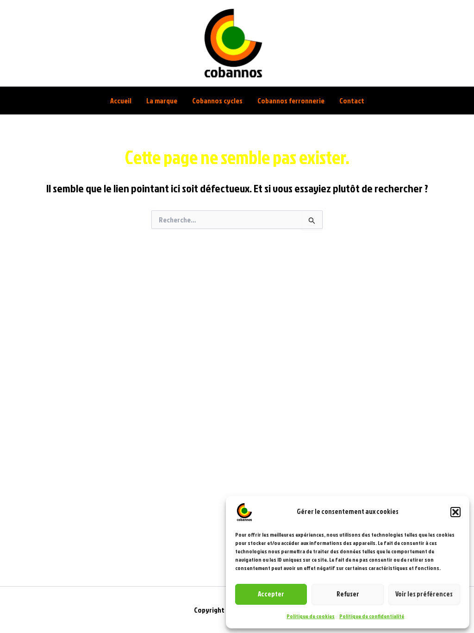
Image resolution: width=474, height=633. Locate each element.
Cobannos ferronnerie (290, 100)
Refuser (348, 594)
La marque (161, 100)
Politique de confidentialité (371, 616)
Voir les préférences (424, 594)
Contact (351, 100)
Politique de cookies (311, 616)
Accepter (271, 594)
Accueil (120, 100)
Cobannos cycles (217, 100)
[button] (455, 512)
